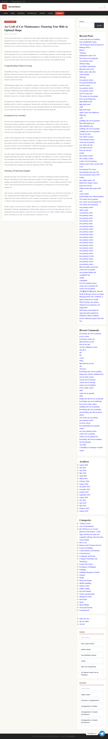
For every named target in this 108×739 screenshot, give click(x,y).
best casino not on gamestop (88, 58)
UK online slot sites (85, 147)
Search (81, 21)
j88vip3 (81, 50)
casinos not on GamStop (87, 385)
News (13, 13)
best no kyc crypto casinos (88, 404)
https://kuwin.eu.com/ (86, 341)
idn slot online (84, 621)
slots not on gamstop (88, 667)
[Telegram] (102, 733)
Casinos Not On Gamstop (88, 161)
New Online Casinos (86, 158)
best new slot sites (85, 150)
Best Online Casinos (86, 156)
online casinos (86, 649)
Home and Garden (85, 580)
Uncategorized (84, 610)
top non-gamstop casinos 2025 (89, 175)
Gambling (82, 569)
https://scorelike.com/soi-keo (88, 267)
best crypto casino (87, 643)
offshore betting (84, 63)
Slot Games (83, 599)
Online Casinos (84, 586)
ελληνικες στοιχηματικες (90, 700)
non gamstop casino (86, 213)
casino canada (84, 194)
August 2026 (83, 465)
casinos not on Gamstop (87, 379)
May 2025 (82, 505)
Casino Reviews (84, 553)
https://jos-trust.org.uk (86, 69)
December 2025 (84, 486)
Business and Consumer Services (90, 545)
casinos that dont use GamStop (89, 39)
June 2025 (82, 503)
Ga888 (81, 153)
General (82, 575)
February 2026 (84, 481)
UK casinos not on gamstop (88, 96)
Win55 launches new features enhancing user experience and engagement (89, 305)
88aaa (81, 360)
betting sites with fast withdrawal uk (91, 374)
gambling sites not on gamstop (89, 120)
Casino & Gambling (86, 548)
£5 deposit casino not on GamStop (89, 673)
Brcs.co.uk (83, 542)
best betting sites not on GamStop (90, 371)
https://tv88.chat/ (84, 110)
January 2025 (83, 511)
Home (6, 13)
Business (21, 13)
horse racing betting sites (87, 99)
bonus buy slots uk (85, 185)
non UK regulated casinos (88, 283)
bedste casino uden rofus (87, 72)
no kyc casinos (84, 336)
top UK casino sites (85, 93)
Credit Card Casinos (86, 564)
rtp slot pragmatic (85, 442)
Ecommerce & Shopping (87, 567)
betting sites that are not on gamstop (91, 398)
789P (81, 107)
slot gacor (82, 350)
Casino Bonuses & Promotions (89, 550)
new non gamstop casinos (88, 431)
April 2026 (83, 476)
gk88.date (82, 77)
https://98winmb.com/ (86, 123)
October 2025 (84, 492)
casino (83, 661)
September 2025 (84, 495)
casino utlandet (84, 74)
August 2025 (83, 497)
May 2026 (82, 473)
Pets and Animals (85, 591)
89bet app (82, 115)
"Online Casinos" (85, 523)
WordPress (72, 736)
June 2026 (82, 470)
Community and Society (87, 556)
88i (80, 352)
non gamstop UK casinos (87, 169)
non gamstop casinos (86, 80)
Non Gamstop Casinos (86, 139)
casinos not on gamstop (87, 269)
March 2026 (83, 478)
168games (82, 53)
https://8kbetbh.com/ (86, 126)
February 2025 (84, 508)
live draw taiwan (84, 423)
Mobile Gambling (85, 583)
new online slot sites (86, 145)
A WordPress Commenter (88, 447)
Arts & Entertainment (86, 526)
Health (81, 577)
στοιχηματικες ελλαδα (89, 706)
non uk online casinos (86, 377)
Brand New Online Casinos (88, 183)
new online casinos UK (87, 180)
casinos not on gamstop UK (88, 286)
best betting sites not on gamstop (90, 333)
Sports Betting (84, 605)
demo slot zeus (84, 618)
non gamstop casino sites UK (89, 172)
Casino (50, 13)
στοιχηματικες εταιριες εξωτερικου (89, 713)
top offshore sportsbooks (87, 66)
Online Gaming (84, 588)
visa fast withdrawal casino (88, 347)
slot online (82, 445)
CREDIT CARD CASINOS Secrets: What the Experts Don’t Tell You (91, 318)
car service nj (24, 209)
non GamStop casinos (88, 655)
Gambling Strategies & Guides (89, 572)
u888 (81, 390)
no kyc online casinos (86, 388)
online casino (83, 210)
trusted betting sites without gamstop (91, 196)
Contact (59, 13)
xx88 (81, 118)
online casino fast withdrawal (89, 112)
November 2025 (84, 489)
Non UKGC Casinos (86, 137)
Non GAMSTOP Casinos (88, 42)
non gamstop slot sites (86, 256)
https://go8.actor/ (84, 104)
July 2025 (82, 500)
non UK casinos (84, 85)
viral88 (81, 278)
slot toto (82, 624)
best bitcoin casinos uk (86, 339)
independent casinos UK (87, 55)
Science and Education (87, 594)
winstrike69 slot (84, 275)
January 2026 (83, 484)
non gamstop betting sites (87, 82)
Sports (42, 13)
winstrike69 (83, 280)
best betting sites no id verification (90, 401)
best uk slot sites (84, 344)
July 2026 (82, 467)
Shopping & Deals (85, 596)
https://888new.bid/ (85, 101)
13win (81, 358)
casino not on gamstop (86, 142)
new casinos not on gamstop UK (90, 202)
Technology (32, 13)
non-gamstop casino (86, 61)
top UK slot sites (84, 134)
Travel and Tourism (85, 607)
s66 (80, 366)
